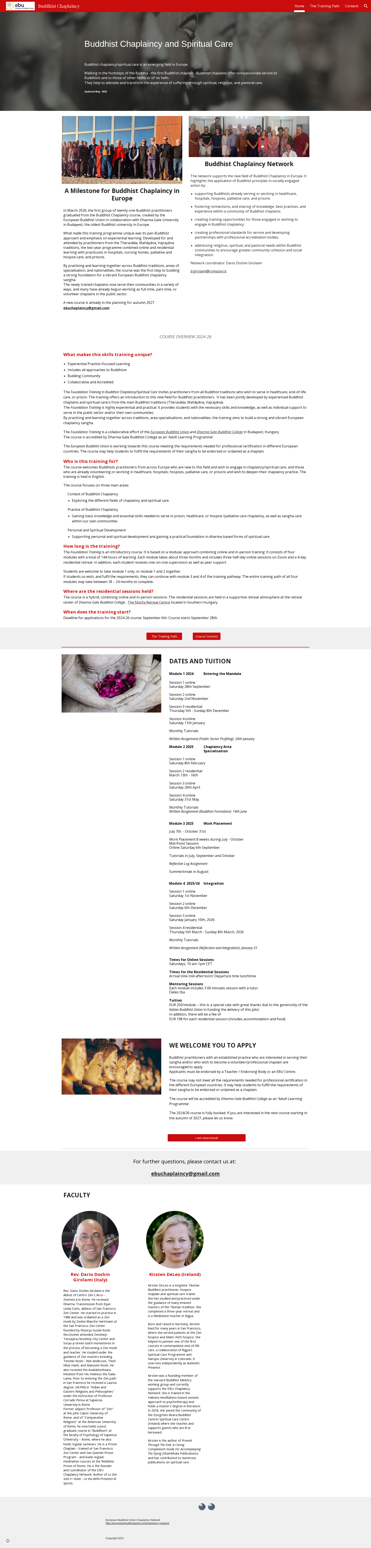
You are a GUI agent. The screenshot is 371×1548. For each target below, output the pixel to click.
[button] (366, 6)
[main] (185, 61)
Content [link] (351, 6)
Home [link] (299, 6)
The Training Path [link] (324, 6)
